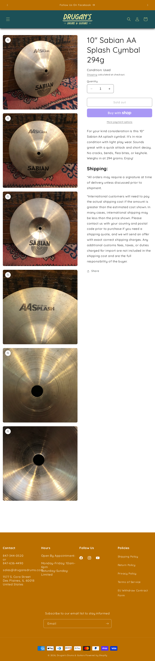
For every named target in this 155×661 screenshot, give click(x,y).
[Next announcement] (147, 5)
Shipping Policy (128, 556)
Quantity (92, 81)
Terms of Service (129, 582)
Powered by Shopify (96, 655)
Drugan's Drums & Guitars (71, 655)
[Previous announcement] (7, 5)
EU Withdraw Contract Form (133, 593)
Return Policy (127, 565)
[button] (8, 19)
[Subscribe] (107, 623)
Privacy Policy (127, 573)
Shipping (92, 74)
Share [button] (95, 271)
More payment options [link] (120, 121)
